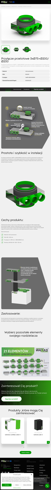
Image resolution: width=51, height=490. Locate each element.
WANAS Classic (30, 466)
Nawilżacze (16, 467)
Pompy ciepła (17, 470)
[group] (25, 25)
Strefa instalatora (43, 475)
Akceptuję (7, 484)
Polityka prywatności (17, 487)
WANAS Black (30, 471)
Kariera (41, 467)
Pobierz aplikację (7, 468)
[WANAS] (4, 2)
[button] (31, 474)
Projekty (41, 485)
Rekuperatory (17, 465)
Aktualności (42, 465)
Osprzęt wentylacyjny (19, 472)
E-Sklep (41, 472)
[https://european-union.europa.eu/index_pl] (9, 461)
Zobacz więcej (25, 452)
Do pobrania (42, 470)
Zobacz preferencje (27, 484)
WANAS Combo (30, 468)
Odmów (17, 484)
